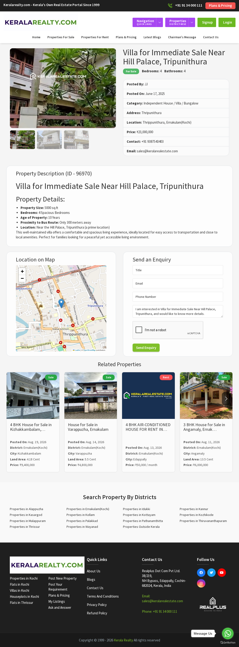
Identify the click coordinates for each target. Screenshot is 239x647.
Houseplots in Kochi (24, 596)
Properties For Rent (95, 37)
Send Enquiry (146, 347)
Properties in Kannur (194, 509)
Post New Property (62, 578)
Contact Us (210, 37)
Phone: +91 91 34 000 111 (159, 611)
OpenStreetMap (89, 350)
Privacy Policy (97, 604)
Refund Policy (97, 613)
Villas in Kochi (19, 590)
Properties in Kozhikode (197, 515)
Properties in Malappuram (28, 521)
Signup (207, 22)
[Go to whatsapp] (228, 633)
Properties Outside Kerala (141, 527)
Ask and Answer (59, 607)
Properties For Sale (60, 37)
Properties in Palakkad (82, 521)
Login (227, 22)
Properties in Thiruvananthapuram (203, 521)
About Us (93, 571)
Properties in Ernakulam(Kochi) (88, 509)
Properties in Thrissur (25, 527)
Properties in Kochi (24, 578)
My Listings (56, 601)
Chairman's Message (182, 37)
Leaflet (77, 350)
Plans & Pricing (220, 5)
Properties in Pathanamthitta (143, 521)
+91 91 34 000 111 (188, 5)
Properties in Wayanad (82, 527)
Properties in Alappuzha (26, 509)
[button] (109, 91)
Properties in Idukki (136, 509)
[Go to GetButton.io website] (227, 642)
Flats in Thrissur (21, 602)
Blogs (91, 579)
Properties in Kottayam (139, 515)
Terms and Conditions (103, 596)
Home (36, 37)
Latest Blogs (152, 37)
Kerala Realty (123, 640)
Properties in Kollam (81, 515)
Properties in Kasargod (26, 515)
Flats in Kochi (19, 584)
